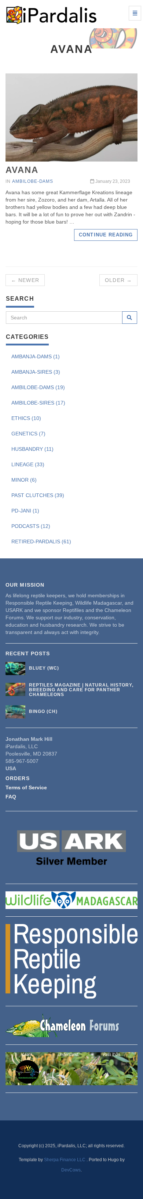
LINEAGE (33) (27, 464)
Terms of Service (26, 787)
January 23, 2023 (112, 181)
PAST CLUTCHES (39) (37, 495)
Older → (118, 280)
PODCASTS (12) (30, 526)
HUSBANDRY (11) (32, 449)
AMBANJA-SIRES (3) (35, 372)
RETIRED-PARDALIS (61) (41, 541)
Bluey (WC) (44, 668)
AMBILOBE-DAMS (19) (38, 387)
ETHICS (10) (26, 418)
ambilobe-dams (32, 181)
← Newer (25, 280)
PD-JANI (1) (25, 511)
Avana (22, 170)
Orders (18, 778)
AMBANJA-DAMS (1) (35, 356)
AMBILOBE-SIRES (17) (38, 403)
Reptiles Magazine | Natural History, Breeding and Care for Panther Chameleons (81, 689)
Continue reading (106, 235)
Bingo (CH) (43, 711)
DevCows (71, 1170)
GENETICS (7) (28, 434)
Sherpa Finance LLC (65, 1159)
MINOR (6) (24, 480)
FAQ (11, 797)
